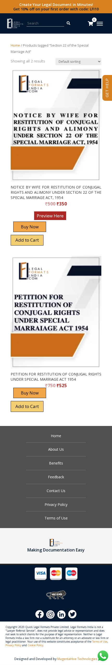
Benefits (56, 463)
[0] (90, 23)
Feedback (56, 476)
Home (15, 45)
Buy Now (30, 227)
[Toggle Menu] (100, 24)
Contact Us (56, 490)
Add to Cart (27, 240)
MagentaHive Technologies (77, 659)
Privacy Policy (56, 504)
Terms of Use (56, 518)
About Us (56, 449)
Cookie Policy (35, 645)
